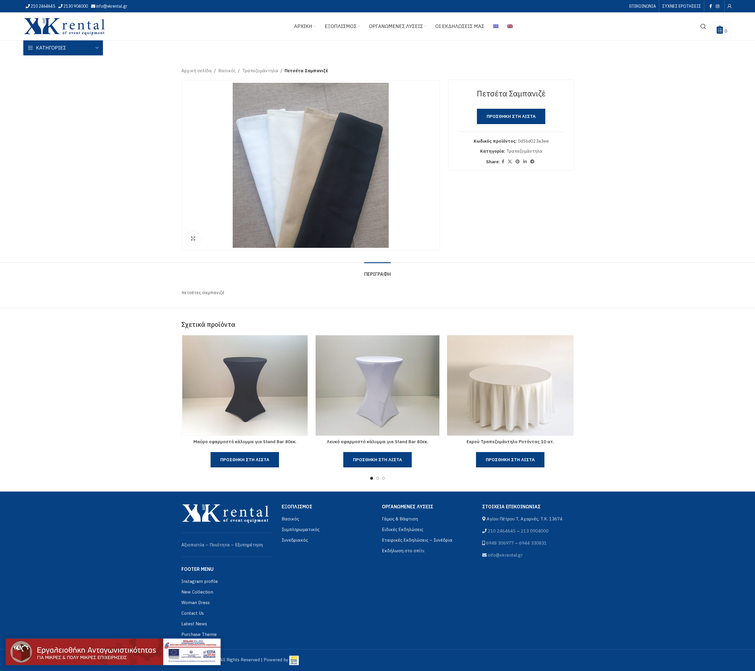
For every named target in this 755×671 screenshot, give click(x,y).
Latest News (194, 624)
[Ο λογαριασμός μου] (730, 6)
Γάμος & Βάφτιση (400, 519)
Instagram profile (199, 581)
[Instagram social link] (717, 6)
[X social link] (510, 162)
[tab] (377, 271)
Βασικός (227, 70)
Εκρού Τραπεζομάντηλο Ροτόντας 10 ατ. (510, 441)
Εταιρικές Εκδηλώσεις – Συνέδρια (417, 540)
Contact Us (192, 613)
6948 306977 (500, 543)
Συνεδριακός (295, 540)
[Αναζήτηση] (703, 26)
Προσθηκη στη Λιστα (511, 116)
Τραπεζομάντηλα (260, 70)
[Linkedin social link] (524, 162)
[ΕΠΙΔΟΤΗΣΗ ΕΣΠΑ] (113, 652)
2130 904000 (75, 6)
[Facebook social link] (710, 6)
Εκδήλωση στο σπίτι (403, 550)
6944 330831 (533, 543)
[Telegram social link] (532, 162)
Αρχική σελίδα (196, 70)
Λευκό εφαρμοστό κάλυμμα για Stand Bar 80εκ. (377, 441)
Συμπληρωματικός (300, 529)
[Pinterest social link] (517, 162)
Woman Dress (195, 602)
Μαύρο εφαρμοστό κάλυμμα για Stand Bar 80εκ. (244, 441)
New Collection (197, 592)
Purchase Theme (199, 634)
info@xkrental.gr (111, 6)
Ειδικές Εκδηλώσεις (402, 529)
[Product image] (245, 385)
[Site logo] (64, 26)
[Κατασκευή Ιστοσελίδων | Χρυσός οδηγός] (294, 659)
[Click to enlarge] (193, 238)
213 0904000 (535, 531)
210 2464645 (42, 6)
